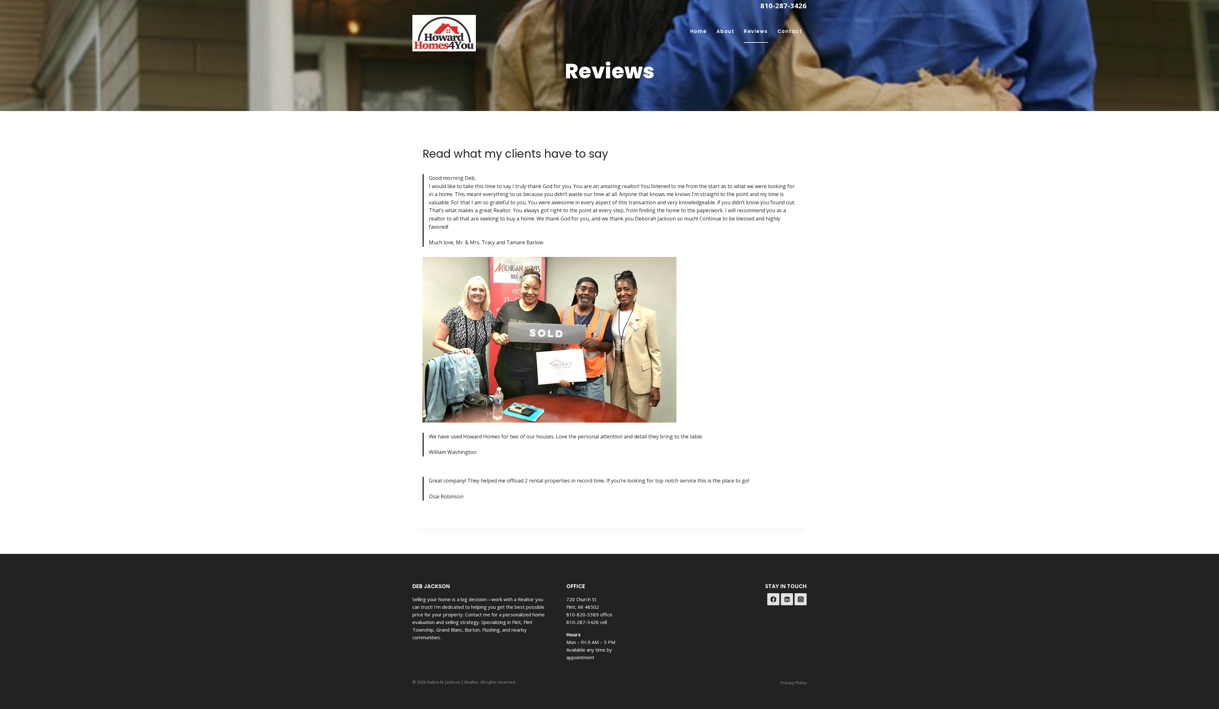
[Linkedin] (787, 599)
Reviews (756, 31)
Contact (789, 31)
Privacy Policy (794, 683)
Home (698, 31)
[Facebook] (773, 599)
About (725, 31)
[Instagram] (801, 599)
